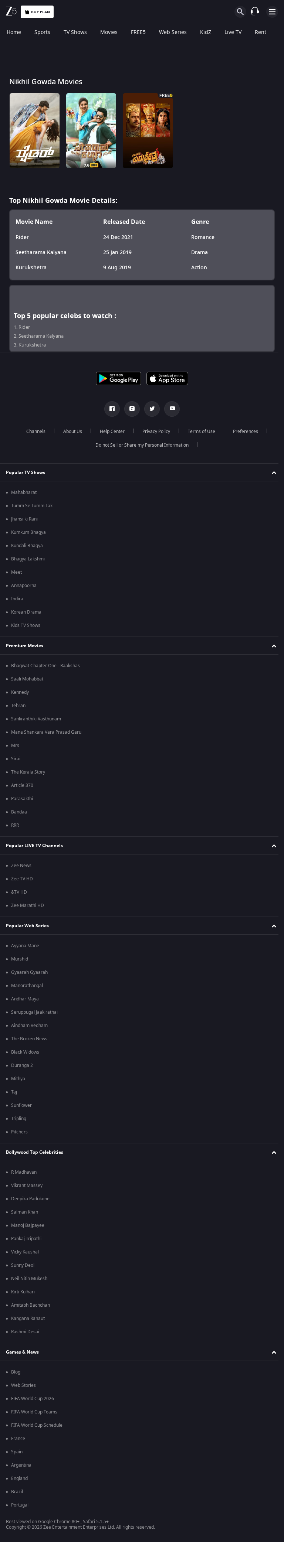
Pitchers (19, 1132)
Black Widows (25, 1052)
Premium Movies (24, 646)
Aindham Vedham (29, 1025)
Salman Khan (24, 1212)
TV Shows (75, 32)
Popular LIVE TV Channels (34, 845)
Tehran (18, 705)
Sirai (15, 758)
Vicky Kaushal (25, 1252)
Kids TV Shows (25, 625)
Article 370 (22, 785)
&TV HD (19, 892)
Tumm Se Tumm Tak (32, 505)
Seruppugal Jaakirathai (34, 1012)
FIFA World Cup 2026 (32, 1398)
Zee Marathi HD (27, 905)
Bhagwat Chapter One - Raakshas (45, 665)
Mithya (18, 1078)
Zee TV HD (22, 879)
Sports (42, 32)
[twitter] (149, 409)
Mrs (15, 745)
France (18, 1438)
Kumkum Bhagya (28, 532)
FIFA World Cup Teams (34, 1412)
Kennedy (20, 692)
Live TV (232, 32)
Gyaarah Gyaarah (29, 972)
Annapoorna (24, 585)
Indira (17, 599)
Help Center (109, 431)
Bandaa (19, 812)
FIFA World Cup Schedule (36, 1425)
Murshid (19, 959)
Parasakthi (22, 798)
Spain (17, 1452)
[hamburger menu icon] (272, 12)
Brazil (17, 1491)
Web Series (173, 32)
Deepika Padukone (30, 1198)
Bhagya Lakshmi (28, 559)
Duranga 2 (22, 1065)
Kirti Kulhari (23, 1292)
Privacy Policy (153, 431)
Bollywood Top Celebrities (34, 1152)
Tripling (18, 1118)
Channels (33, 431)
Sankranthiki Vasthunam (36, 719)
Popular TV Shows (25, 472)
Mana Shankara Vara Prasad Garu (46, 732)
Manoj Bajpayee (27, 1225)
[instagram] (129, 409)
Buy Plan (40, 12)
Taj (14, 1092)
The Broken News (29, 1039)
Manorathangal (27, 985)
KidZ (205, 32)
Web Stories (23, 1385)
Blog (15, 1372)
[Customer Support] (254, 12)
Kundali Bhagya (27, 545)
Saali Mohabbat (27, 679)
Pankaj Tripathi (26, 1238)
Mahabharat (24, 492)
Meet (16, 572)
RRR (15, 825)
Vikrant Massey (27, 1185)
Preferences (242, 431)
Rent (260, 32)
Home (14, 32)
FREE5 (138, 32)
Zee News (21, 865)
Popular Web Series (27, 926)
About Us (69, 431)
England (19, 1478)
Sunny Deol (22, 1265)
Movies (109, 32)
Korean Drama (26, 612)
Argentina (21, 1465)
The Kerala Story (28, 772)
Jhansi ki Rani (24, 519)
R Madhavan (24, 1172)
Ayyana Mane (25, 945)
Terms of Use (198, 431)
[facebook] (109, 409)
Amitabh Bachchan (30, 1305)
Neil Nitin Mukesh (29, 1278)
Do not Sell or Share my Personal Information (139, 445)
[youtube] (169, 409)
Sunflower (21, 1105)
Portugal (19, 1505)
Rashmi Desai (25, 1331)
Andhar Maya (25, 999)
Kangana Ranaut (28, 1318)
